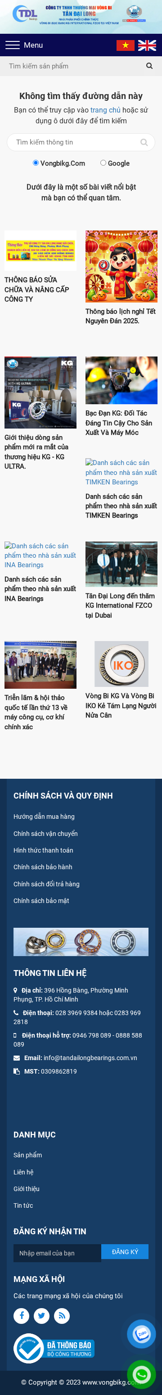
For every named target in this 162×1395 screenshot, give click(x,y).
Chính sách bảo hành (43, 867)
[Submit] (149, 66)
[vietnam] (125, 45)
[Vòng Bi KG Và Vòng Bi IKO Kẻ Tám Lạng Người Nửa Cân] (122, 664)
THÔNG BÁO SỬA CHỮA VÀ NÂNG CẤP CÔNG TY (36, 289)
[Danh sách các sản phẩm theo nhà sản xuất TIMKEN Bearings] (122, 472)
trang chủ (105, 110)
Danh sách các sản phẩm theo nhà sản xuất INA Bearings (40, 589)
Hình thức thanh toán (43, 850)
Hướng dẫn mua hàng (44, 816)
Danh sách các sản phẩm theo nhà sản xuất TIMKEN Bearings (121, 506)
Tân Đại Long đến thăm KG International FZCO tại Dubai (120, 605)
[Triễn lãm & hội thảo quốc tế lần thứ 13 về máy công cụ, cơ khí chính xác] (40, 665)
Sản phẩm (28, 1155)
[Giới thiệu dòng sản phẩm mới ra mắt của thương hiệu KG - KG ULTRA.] (40, 393)
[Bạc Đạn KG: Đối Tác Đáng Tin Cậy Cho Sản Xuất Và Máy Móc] (122, 381)
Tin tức (23, 1205)
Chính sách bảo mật (41, 900)
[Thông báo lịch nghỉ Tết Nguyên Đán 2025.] (122, 266)
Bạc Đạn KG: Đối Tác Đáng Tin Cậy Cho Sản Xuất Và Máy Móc (119, 423)
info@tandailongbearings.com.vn (90, 1057)
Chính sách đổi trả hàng (47, 884)
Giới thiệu (27, 1188)
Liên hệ (23, 1172)
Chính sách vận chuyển (46, 833)
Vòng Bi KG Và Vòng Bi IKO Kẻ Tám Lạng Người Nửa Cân (121, 705)
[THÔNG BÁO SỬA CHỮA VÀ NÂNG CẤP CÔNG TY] (40, 250)
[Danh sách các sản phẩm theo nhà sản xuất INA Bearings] (40, 556)
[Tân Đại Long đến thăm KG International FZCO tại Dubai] (122, 564)
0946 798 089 (91, 1035)
